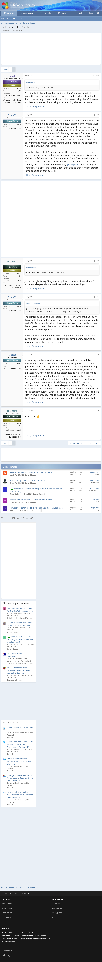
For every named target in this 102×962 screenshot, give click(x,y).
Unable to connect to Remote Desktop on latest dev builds (19, 623)
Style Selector (8, 893)
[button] (35, 13)
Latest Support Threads (18, 603)
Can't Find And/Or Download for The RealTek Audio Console (20, 609)
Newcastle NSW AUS (13, 95)
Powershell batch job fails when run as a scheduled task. (36, 507)
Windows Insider (13, 632)
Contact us (56, 904)
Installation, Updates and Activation (20, 618)
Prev (6, 69)
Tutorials (47, 13)
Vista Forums (7, 904)
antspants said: (32, 303)
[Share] (94, 75)
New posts (5, 18)
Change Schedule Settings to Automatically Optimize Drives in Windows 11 (20, 778)
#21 (97, 76)
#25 (97, 354)
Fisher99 (6, 30)
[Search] (98, 13)
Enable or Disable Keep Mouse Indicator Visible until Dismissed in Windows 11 (20, 744)
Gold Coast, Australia (13, 280)
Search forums (16, 18)
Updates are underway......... (14, 654)
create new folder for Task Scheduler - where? (31, 499)
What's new (28, 13)
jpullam (12, 510)
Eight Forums (7, 913)
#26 (97, 410)
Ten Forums (6, 917)
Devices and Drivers (14, 680)
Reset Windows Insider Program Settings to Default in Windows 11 (20, 761)
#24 (97, 297)
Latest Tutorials (14, 722)
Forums (10, 13)
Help (53, 917)
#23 (97, 261)
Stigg (12, 483)
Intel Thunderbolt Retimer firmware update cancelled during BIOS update (18, 670)
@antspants (73, 164)
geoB (12, 475)
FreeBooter (95, 482)
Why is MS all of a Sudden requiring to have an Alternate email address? (20, 639)
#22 (97, 115)
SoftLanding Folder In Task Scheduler (27, 480)
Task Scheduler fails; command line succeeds (31, 472)
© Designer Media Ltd (10, 950)
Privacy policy (57, 913)
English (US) (24, 893)
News (63, 13)
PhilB (12, 502)
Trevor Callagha (15, 494)
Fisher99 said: (31, 82)
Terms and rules (57, 908)
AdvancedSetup (93, 510)
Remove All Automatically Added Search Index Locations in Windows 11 (20, 795)
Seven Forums (7, 908)
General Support (31, 475)
